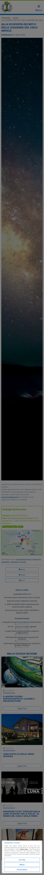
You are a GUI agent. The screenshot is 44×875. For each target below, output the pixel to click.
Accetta (22, 860)
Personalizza (22, 869)
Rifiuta (22, 864)
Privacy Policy (24, 849)
